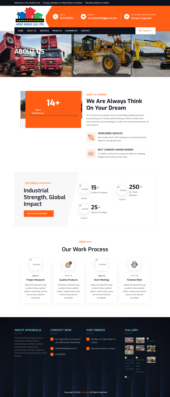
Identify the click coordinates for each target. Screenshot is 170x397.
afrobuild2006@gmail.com (102, 18)
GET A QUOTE (144, 31)
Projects (57, 31)
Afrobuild (85, 392)
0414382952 (67, 18)
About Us (31, 31)
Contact (85, 31)
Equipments (71, 31)
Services (44, 31)
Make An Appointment (37, 214)
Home (20, 31)
